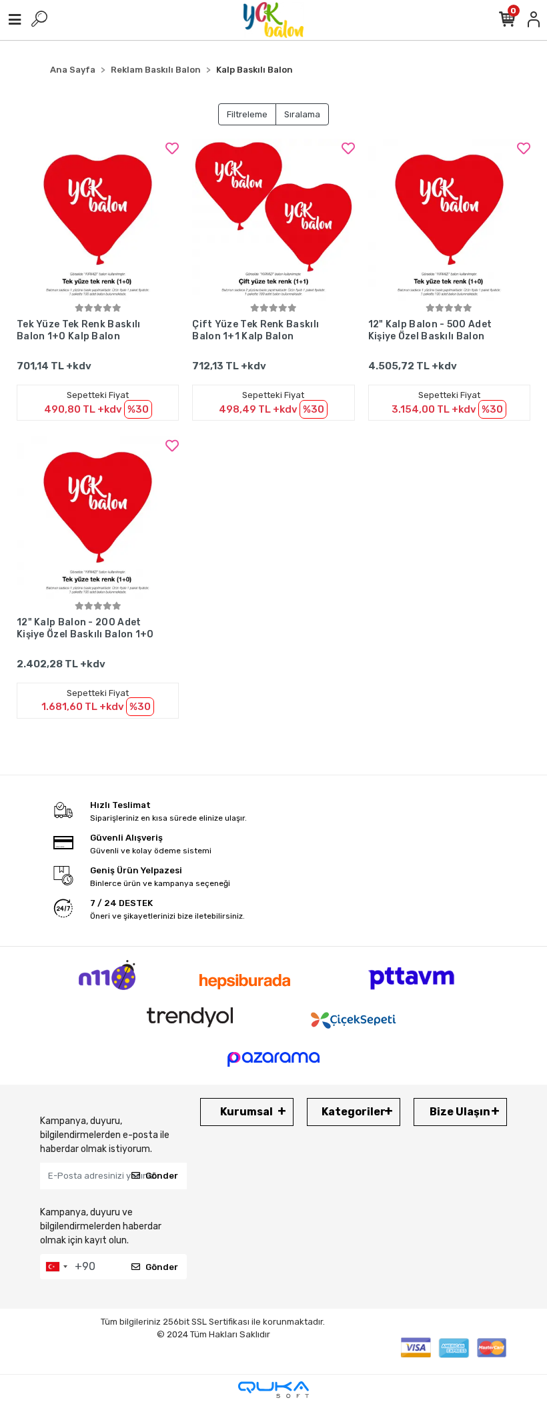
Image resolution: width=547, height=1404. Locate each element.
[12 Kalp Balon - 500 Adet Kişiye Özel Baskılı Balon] (449, 220)
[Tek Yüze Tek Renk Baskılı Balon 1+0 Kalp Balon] (98, 220)
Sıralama (302, 114)
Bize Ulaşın (460, 1111)
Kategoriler (354, 1111)
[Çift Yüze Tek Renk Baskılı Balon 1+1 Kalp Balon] (273, 220)
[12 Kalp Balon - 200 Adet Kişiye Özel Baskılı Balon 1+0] (98, 517)
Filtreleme (247, 114)
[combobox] (56, 1267)
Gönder (161, 1176)
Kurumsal (246, 1111)
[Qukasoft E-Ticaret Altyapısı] (273, 1389)
